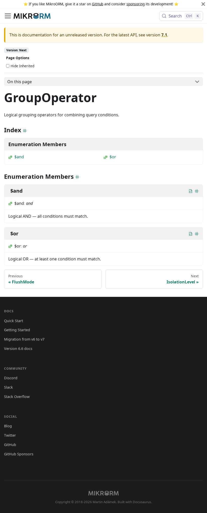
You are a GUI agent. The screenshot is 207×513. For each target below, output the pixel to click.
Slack (8, 387)
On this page (19, 81)
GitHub (97, 4)
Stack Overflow (17, 396)
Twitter (10, 435)
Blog (8, 425)
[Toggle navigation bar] (8, 16)
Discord (10, 377)
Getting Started (17, 329)
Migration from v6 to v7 (24, 339)
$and (19, 157)
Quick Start (13, 320)
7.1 (164, 35)
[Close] (203, 4)
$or (113, 157)
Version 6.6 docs (18, 348)
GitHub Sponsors (18, 454)
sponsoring (135, 4)
